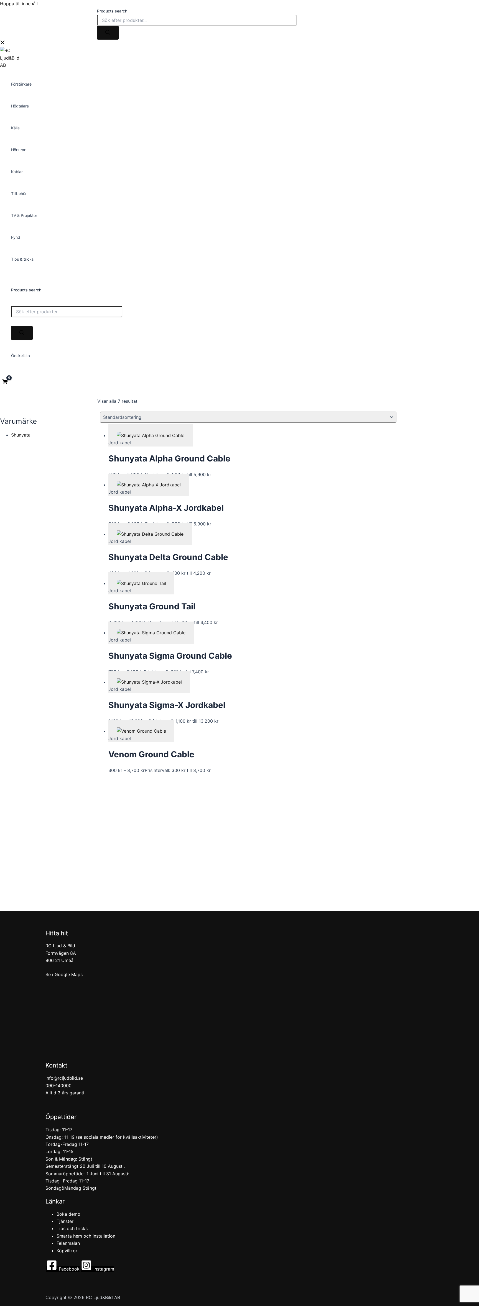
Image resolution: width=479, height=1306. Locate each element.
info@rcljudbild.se (64, 1078)
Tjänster (65, 1221)
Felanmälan (68, 1243)
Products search (112, 11)
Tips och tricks (72, 1228)
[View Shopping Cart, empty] (5, 382)
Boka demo (68, 1214)
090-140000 (58, 1085)
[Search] (108, 33)
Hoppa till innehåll (19, 3)
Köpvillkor (67, 1250)
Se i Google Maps (64, 974)
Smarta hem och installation (86, 1236)
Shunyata (20, 435)
